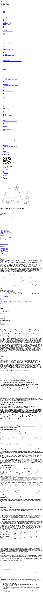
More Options (5, 169)
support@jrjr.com (10, 291)
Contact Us (2, 233)
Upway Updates (18, 301)
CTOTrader (6, 251)
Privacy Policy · (14, 260)
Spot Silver (6, 244)
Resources (3, 303)
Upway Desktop (5, 249)
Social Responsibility (7, 232)
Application (3, 313)
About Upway (3, 230)
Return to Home (3, 213)
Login (1, 154)
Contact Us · (2, 260)
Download (2, 6)
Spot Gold (2, 244)
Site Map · (26, 260)
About (2, 299)
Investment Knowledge (4, 237)
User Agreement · (8, 260)
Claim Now (2, 259)
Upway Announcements (4, 231)
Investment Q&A (3, 239)
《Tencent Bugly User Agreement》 (14, 534)
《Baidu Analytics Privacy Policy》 (15, 529)
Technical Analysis (6, 238)
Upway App (2, 248)
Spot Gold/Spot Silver (6, 311)
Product (2, 308)
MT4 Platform (3, 250)
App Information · (20, 260)
